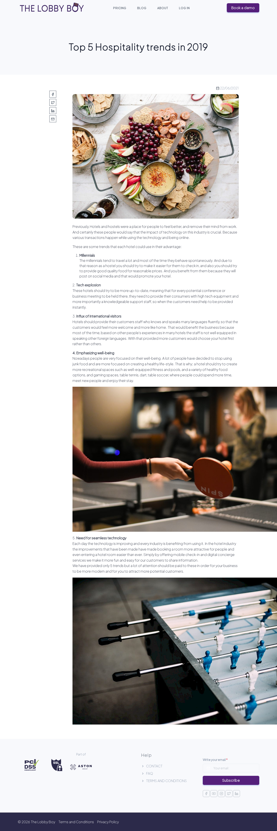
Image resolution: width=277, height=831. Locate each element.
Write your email (215, 760)
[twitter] (52, 102)
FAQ (149, 773)
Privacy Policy (108, 822)
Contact (154, 766)
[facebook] (52, 94)
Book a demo (243, 7)
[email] (52, 118)
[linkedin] (52, 110)
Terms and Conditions (166, 780)
